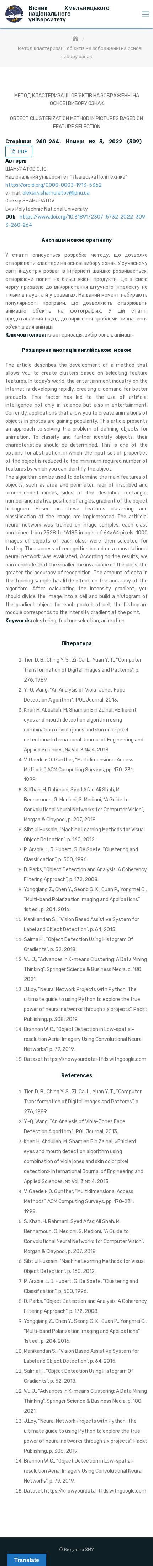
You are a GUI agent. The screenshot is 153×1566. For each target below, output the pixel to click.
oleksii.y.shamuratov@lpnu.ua (56, 193)
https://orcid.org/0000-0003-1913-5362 (53, 185)
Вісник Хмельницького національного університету (69, 14)
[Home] (76, 39)
